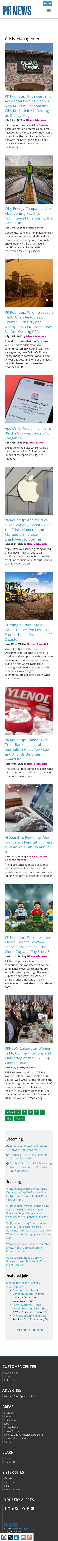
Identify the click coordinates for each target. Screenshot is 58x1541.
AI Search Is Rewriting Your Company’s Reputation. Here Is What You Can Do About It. (29, 844)
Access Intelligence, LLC (22, 1528)
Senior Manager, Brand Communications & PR (27, 1306)
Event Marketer (12, 1489)
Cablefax (8, 1478)
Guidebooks (10, 1419)
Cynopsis (9, 1482)
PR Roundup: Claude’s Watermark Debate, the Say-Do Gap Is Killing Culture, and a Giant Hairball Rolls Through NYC (26, 1194)
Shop (7, 1376)
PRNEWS (31, 1067)
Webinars (9, 1442)
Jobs (6, 1423)
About (7, 1458)
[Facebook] (4, 1537)
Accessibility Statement (16, 1438)
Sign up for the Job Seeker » (23, 1283)
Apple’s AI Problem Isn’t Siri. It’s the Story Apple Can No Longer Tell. (28, 433)
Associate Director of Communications (25, 1292)
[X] (10, 1537)
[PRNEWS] (29, 10)
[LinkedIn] (17, 1537)
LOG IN (47, 3)
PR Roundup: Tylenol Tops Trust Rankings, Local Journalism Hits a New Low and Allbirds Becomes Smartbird (27, 749)
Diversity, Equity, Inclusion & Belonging (23, 1434)
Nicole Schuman (36, 120)
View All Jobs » (14, 1286)
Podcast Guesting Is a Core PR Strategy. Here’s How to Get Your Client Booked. (26, 1261)
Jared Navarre (34, 442)
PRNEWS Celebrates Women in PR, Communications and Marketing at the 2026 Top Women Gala (28, 1055)
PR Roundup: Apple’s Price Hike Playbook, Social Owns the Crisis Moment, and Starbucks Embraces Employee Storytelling (27, 529)
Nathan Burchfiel (37, 644)
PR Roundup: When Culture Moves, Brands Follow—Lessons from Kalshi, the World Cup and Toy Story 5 (27, 944)
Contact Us (10, 1462)
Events (7, 1416)
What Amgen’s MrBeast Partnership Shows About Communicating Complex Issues (28, 1247)
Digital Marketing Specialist (29, 1315)
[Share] (29, 1537)
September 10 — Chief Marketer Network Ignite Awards (29, 1148)
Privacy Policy (11, 1427)
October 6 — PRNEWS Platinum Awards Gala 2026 (28, 1156)
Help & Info (10, 1380)
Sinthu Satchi (34, 227)
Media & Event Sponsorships (19, 1396)
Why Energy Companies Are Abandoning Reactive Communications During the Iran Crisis (28, 215)
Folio (6, 1485)
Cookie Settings (12, 1431)
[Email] (23, 1537)
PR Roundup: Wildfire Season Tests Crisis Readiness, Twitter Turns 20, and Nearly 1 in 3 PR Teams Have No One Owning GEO (29, 322)
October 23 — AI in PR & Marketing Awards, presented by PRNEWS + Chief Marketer (31, 1167)
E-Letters (9, 1412)
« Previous (13, 1112)
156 (9, 1118)
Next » (19, 1118)
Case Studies (11, 1372)
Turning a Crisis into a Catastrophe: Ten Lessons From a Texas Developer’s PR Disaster (29, 632)
